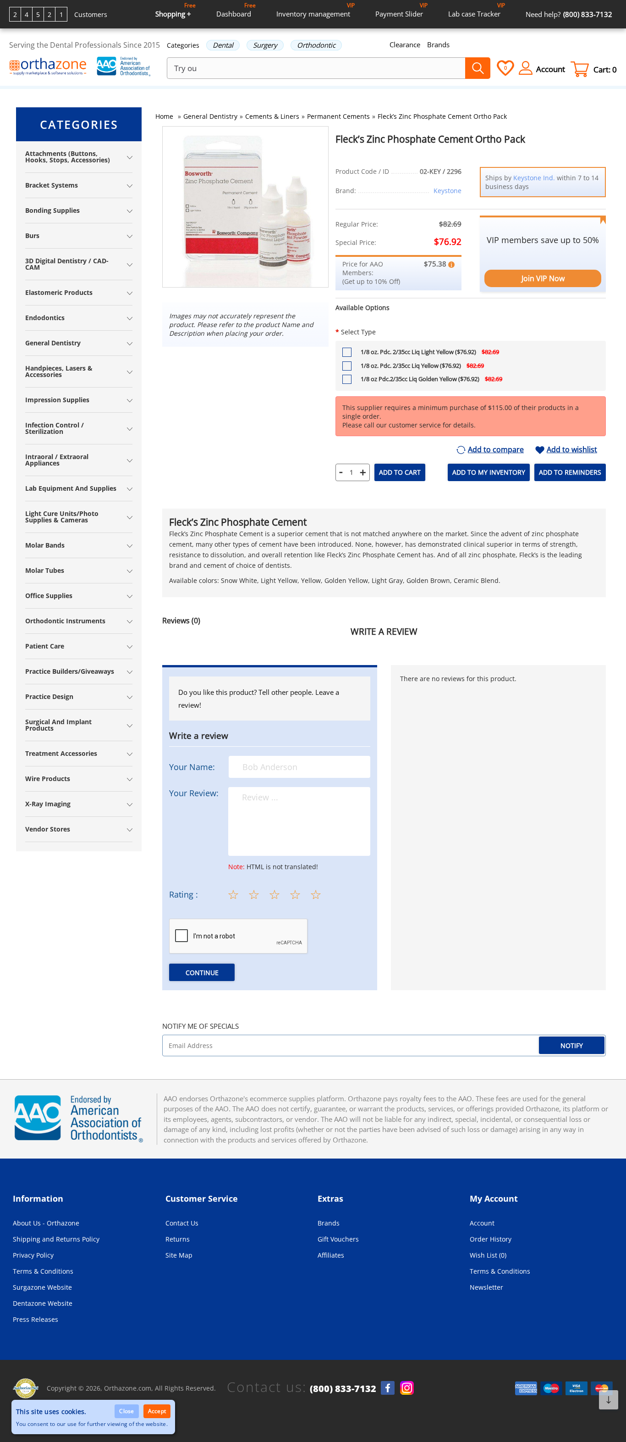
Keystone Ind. (534, 177)
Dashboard (236, 9)
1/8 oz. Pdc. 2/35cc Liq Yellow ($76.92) (422, 365)
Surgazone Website (42, 1287)
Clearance (405, 44)
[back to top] (609, 1400)
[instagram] (407, 1388)
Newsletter (486, 1287)
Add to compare (496, 450)
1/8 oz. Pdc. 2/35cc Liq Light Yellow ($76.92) (430, 352)
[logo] (48, 67)
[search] (477, 68)
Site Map (178, 1255)
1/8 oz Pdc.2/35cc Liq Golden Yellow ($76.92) (431, 379)
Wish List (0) (488, 1255)
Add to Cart (400, 472)
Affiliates (331, 1255)
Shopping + (175, 9)
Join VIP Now (543, 278)
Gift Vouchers (338, 1239)
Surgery (265, 45)
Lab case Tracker (476, 9)
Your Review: (194, 793)
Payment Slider (401, 9)
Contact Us (181, 1223)
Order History (490, 1239)
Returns (177, 1239)
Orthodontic (316, 45)
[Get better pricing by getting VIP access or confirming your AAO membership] (451, 263)
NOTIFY (571, 1045)
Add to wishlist (572, 450)
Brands (438, 44)
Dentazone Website (42, 1303)
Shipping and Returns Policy (56, 1239)
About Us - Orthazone (46, 1223)
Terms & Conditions (43, 1271)
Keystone (447, 190)
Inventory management (315, 9)
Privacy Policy (33, 1255)
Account (482, 1223)
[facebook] (388, 1388)
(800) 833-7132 (343, 1388)
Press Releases (35, 1319)
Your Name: (192, 766)
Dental (223, 45)
